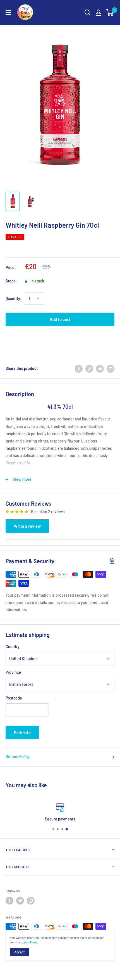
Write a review (27, 526)
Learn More (29, 942)
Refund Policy (18, 756)
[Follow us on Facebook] (9, 901)
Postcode (14, 698)
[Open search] (88, 12)
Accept (19, 952)
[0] (109, 12)
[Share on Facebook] (79, 368)
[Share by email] (110, 368)
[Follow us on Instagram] (31, 901)
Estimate (22, 732)
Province (13, 672)
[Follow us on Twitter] (20, 901)
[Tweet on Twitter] (100, 368)
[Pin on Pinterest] (89, 368)
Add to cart (60, 319)
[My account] (98, 12)
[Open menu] (8, 12)
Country (13, 646)
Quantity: (13, 298)
